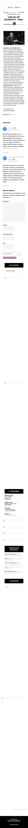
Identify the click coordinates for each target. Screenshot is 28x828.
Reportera (10, 128)
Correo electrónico (8, 234)
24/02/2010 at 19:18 (13, 130)
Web (4, 243)
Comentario (6, 201)
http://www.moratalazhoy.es (10, 148)
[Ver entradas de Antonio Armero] (14, 23)
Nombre (5, 225)
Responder (6, 152)
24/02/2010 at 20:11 (13, 161)
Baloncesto (13, 114)
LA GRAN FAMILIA (14, 3)
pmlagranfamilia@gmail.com (10, 515)
